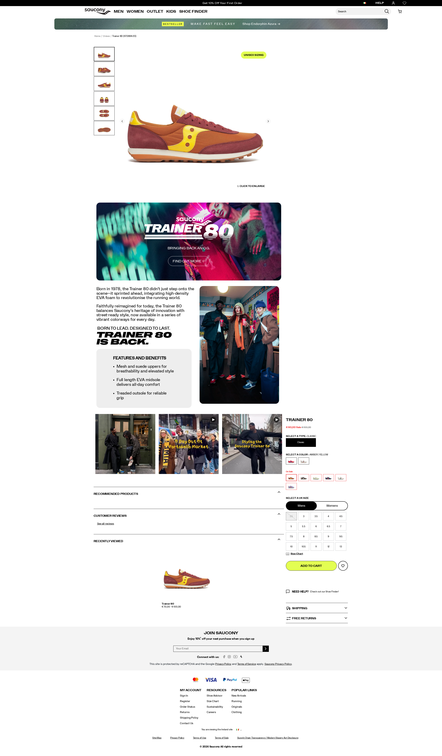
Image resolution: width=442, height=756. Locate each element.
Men (118, 11)
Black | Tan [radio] (303, 477)
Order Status (187, 706)
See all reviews (105, 523)
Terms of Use (199, 738)
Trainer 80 (168, 604)
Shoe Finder (193, 11)
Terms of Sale (221, 738)
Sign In (184, 695)
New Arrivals (239, 695)
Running (237, 701)
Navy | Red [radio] (328, 477)
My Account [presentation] (190, 690)
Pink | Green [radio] (340, 477)
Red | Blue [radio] (291, 460)
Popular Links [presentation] (244, 690)
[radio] (301, 442)
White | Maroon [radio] (303, 460)
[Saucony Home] (98, 11)
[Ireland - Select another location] (365, 3)
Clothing (237, 712)
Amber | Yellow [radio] (291, 477)
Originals (237, 706)
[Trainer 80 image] (187, 574)
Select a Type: (301, 436)
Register (185, 701)
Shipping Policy (189, 717)
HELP (379, 3)
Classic (300, 442)
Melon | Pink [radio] (316, 477)
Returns (185, 712)
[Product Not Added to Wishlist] (343, 566)
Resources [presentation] (216, 690)
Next (268, 121)
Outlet (155, 11)
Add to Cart (311, 565)
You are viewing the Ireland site (217, 729)
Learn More (125, 444)
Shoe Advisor (214, 695)
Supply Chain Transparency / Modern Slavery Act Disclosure (267, 738)
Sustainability (215, 706)
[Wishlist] (404, 3)
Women (135, 11)
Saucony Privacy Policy (278, 664)
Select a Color (307, 454)
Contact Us (186, 723)
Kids (171, 11)
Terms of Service (246, 664)
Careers (211, 712)
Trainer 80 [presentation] (299, 420)
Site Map (156, 738)
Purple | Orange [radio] (291, 486)
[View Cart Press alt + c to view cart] (400, 11)
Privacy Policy (223, 664)
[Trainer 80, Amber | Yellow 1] (195, 121)
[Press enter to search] (386, 11)
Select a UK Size (297, 498)
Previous (122, 121)
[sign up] (266, 649)
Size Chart (297, 554)
